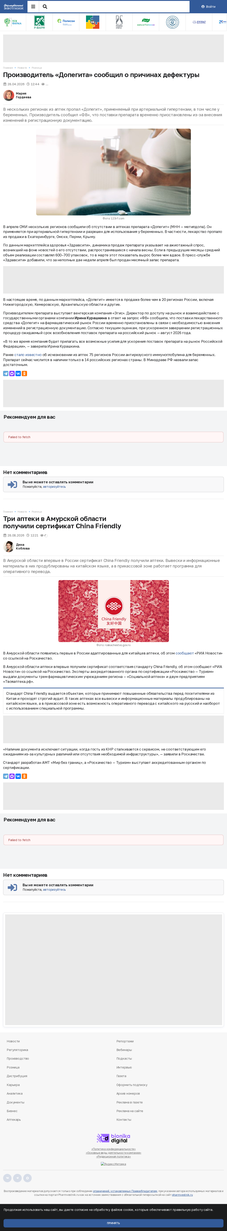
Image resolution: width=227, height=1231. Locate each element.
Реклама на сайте (129, 1111)
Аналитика (15, 1093)
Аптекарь (14, 1119)
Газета (121, 1076)
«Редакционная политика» (113, 1156)
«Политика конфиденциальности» (113, 1149)
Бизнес (12, 1111)
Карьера (13, 1084)
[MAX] (12, 373)
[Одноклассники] (24, 373)
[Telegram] (5, 373)
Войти (210, 6)
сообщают (185, 653)
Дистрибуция (17, 1076)
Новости (22, 67)
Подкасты (124, 1058)
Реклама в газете (129, 1102)
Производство (18, 1058)
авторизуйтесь (54, 486)
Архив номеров (128, 1093)
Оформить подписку (132, 1084)
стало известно (28, 354)
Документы (15, 1102)
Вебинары (124, 1049)
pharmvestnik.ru (182, 1194)
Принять (113, 1223)
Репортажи (125, 1041)
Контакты (123, 1119)
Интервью (124, 1067)
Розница (37, 67)
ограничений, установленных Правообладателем (125, 1191)
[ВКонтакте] (18, 373)
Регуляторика (17, 1049)
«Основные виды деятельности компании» (113, 1152)
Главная (8, 67)
